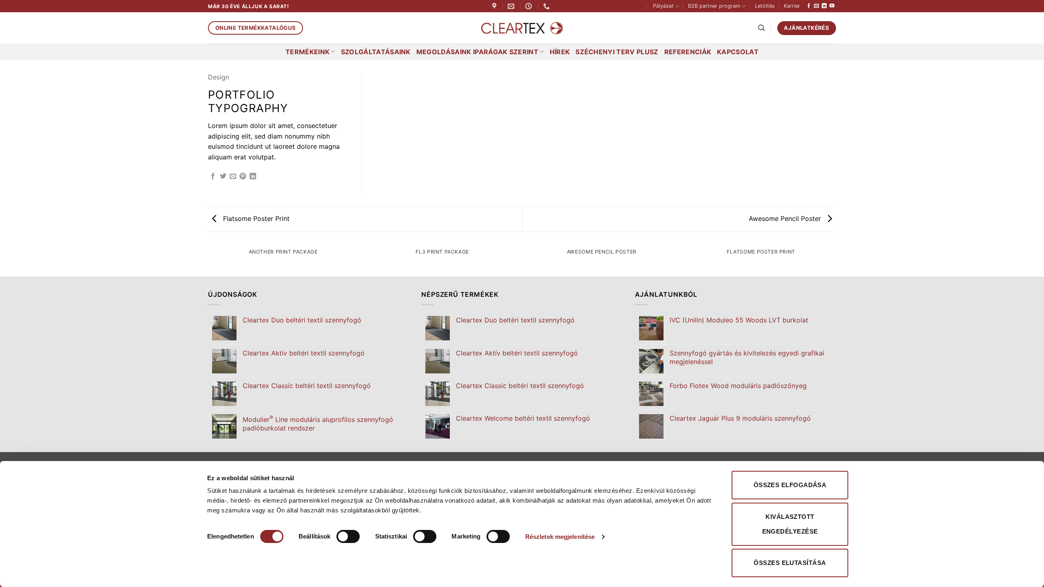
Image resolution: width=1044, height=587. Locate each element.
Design (218, 77)
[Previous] (208, 259)
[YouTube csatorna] (831, 6)
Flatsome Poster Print (255, 218)
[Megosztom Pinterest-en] (242, 176)
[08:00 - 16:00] (529, 6)
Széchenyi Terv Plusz (616, 52)
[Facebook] (808, 6)
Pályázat (663, 6)
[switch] (348, 536)
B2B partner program (714, 6)
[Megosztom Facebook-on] (213, 176)
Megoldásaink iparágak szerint (477, 52)
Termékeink (307, 52)
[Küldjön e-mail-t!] (816, 6)
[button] (761, 28)
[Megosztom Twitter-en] (223, 176)
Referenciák (688, 52)
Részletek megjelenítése (560, 536)
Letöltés (765, 6)
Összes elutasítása (790, 562)
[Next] (836, 259)
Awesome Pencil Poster (786, 218)
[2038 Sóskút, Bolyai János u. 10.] (495, 6)
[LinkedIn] (824, 6)
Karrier (792, 6)
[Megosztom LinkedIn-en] (253, 176)
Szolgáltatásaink (376, 52)
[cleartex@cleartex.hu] (512, 6)
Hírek (560, 52)
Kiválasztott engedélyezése (790, 524)
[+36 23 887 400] (547, 6)
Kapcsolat (738, 52)
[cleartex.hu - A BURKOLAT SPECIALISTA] (522, 28)
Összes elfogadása (790, 484)
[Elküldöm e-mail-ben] (233, 176)
